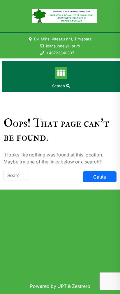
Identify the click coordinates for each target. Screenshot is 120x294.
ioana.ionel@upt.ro (63, 46)
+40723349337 (60, 53)
